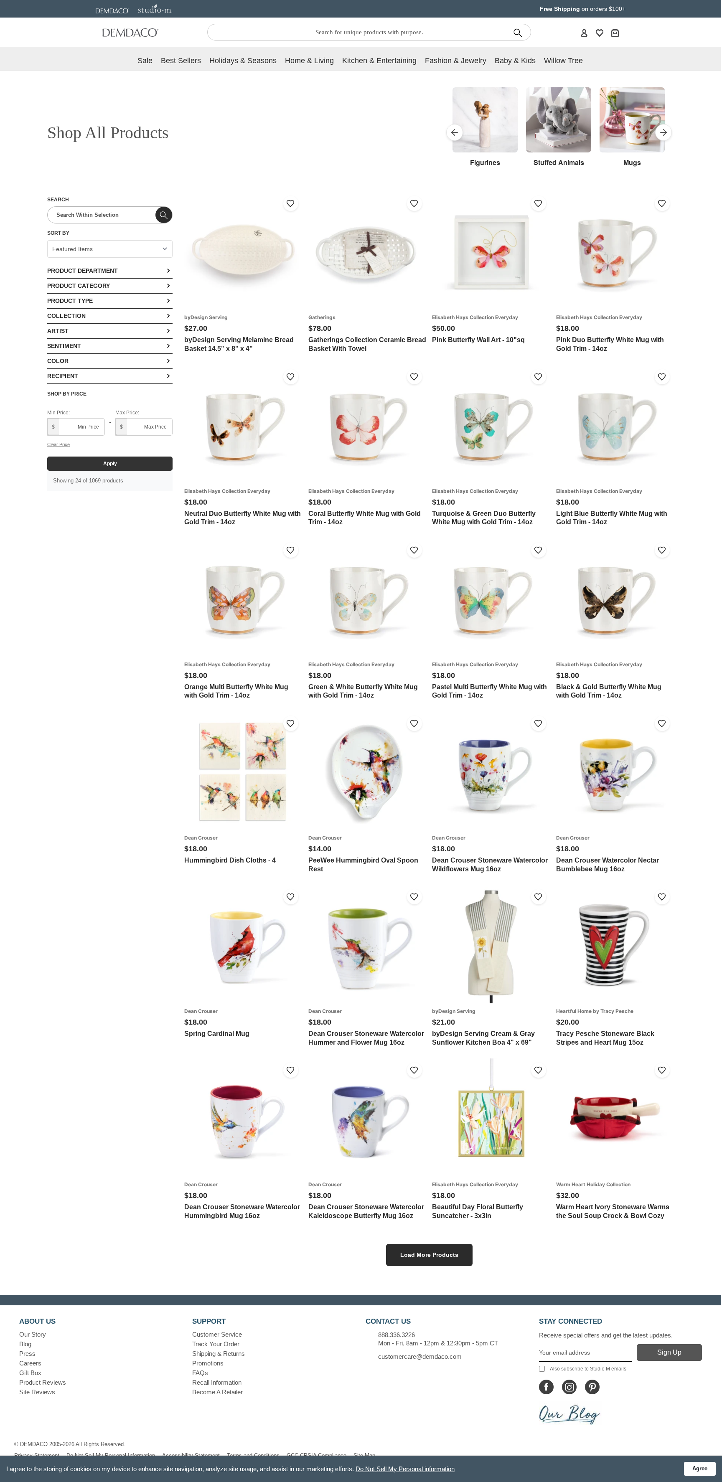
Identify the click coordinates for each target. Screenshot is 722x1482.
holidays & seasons (243, 60)
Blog (25, 1344)
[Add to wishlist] (290, 203)
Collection (66, 315)
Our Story (32, 1334)
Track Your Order (215, 1344)
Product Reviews (42, 1382)
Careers (30, 1363)
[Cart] (615, 33)
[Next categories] (663, 132)
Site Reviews (37, 1392)
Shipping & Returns (218, 1353)
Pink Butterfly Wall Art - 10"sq (478, 339)
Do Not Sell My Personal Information (110, 1455)
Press (27, 1353)
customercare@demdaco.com (420, 1356)
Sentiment (64, 346)
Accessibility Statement (191, 1455)
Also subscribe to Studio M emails (588, 1369)
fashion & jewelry (455, 60)
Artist (58, 330)
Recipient (62, 376)
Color (58, 361)
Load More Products (429, 1254)
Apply (110, 464)
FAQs (200, 1372)
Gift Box (30, 1372)
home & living (309, 60)
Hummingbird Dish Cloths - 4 (230, 860)
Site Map (364, 1455)
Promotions (208, 1363)
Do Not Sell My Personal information (405, 1468)
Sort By (58, 233)
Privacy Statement (36, 1455)
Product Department (82, 270)
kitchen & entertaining (379, 60)
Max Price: (127, 413)
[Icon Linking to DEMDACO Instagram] (569, 1387)
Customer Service (217, 1334)
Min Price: (58, 413)
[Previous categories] (454, 132)
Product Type (70, 300)
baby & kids (515, 60)
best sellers (181, 60)
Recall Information (217, 1382)
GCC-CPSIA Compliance (316, 1455)
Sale (145, 60)
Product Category (78, 285)
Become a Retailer (217, 1392)
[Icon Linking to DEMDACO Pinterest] (592, 1387)
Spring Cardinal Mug (216, 1033)
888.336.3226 (396, 1334)
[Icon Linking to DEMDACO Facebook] (546, 1387)
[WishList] (599, 33)
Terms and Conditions (253, 1455)
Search (58, 200)
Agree (699, 1468)
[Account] (584, 33)
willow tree (563, 60)
